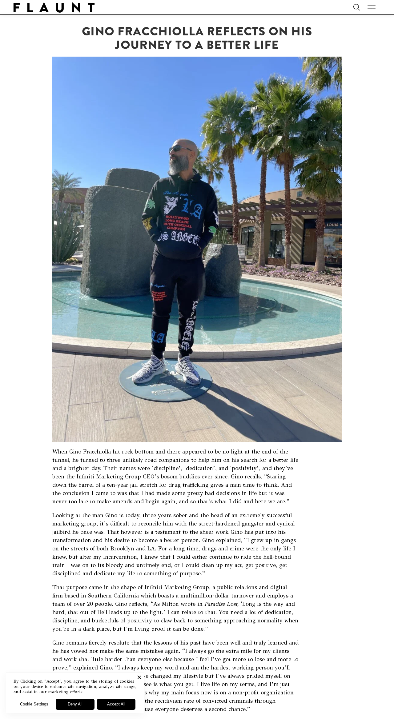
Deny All (75, 704)
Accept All (116, 704)
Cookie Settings (34, 704)
